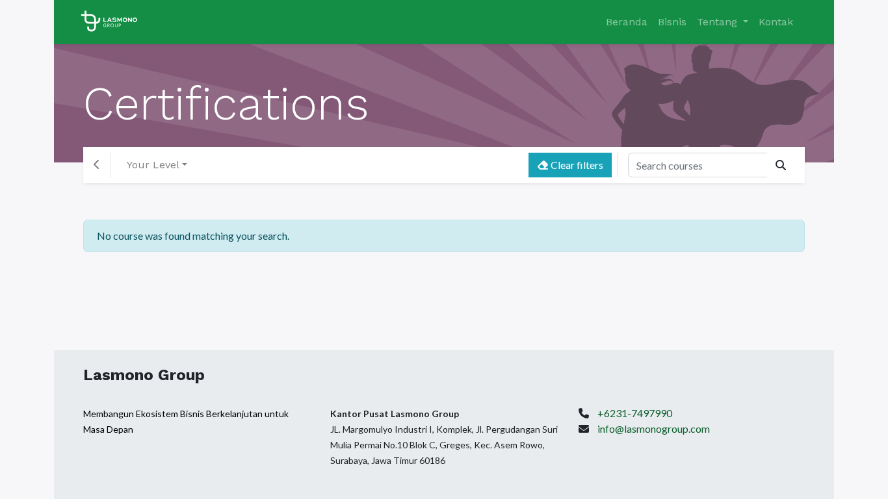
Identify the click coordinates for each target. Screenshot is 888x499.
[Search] (780, 165)
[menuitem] (627, 22)
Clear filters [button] (576, 165)
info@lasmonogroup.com (653, 428)
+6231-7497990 (634, 413)
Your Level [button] (153, 165)
